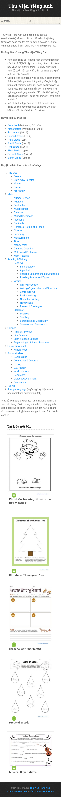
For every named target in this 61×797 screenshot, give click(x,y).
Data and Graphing (23, 248)
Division (18, 212)
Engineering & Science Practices (31, 342)
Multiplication (21, 208)
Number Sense (22, 198)
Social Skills (20, 356)
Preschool (13, 125)
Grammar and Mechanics (33, 324)
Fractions (19, 219)
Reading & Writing (17, 259)
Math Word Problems (25, 252)
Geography (19, 375)
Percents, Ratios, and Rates (29, 226)
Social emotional (17, 346)
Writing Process (29, 284)
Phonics (24, 313)
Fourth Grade (14, 143)
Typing (11, 385)
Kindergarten (14, 128)
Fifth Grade (14, 146)
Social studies (15, 353)
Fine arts (12, 172)
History (18, 364)
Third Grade (14, 139)
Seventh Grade (15, 154)
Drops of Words (19, 722)
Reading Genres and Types (34, 277)
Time (16, 241)
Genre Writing (27, 291)
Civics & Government (25, 378)
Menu (7, 21)
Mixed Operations (23, 216)
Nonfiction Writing (29, 299)
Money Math (20, 244)
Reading (18, 263)
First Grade (14, 132)
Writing (17, 281)
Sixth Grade (14, 150)
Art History (19, 190)
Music (17, 183)
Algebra (18, 230)
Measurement (21, 237)
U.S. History (20, 367)
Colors (17, 176)
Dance (17, 187)
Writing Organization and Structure (38, 288)
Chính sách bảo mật (17, 791)
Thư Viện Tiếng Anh (30, 6)
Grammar (18, 309)
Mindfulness (21, 349)
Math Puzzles (21, 255)
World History (21, 371)
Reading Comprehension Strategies (39, 273)
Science (12, 328)
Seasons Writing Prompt (25, 648)
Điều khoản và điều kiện (42, 791)
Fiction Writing (28, 295)
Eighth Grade (14, 157)
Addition (18, 201)
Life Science (21, 335)
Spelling (24, 317)
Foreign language (17, 389)
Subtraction (20, 205)
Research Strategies (31, 306)
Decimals (19, 223)
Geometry (19, 234)
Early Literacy (27, 266)
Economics (20, 382)
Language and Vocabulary (34, 320)
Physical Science (23, 331)
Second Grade (15, 136)
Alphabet (25, 270)
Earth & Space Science (26, 338)
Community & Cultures (26, 360)
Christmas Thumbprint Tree (27, 575)
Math (10, 194)
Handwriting (26, 302)
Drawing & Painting (24, 179)
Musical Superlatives (23, 772)
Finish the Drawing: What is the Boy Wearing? (30, 501)
